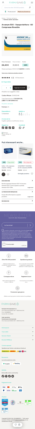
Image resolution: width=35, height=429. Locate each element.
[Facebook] (3, 127)
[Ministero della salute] (20, 402)
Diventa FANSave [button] (7, 340)
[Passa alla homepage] (17, 2)
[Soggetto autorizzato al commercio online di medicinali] (6, 134)
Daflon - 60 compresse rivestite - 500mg (8, 166)
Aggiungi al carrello (19, 87)
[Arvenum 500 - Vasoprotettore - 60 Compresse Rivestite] (17, 43)
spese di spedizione (19, 420)
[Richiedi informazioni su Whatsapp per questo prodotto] (20, 127)
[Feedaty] (16, 363)
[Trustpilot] (6, 363)
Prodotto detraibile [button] (7, 104)
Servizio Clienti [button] (6, 336)
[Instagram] (6, 127)
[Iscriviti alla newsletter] (30, 225)
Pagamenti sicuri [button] (6, 382)
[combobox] (16, 8)
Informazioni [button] (5, 328)
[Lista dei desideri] (15, 424)
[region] (17, 44)
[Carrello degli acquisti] (19, 424)
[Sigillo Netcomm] (12, 402)
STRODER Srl (18, 98)
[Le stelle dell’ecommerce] (5, 402)
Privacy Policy (29, 230)
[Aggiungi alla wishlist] (29, 88)
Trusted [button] (4, 397)
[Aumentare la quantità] (10, 87)
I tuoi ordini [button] (5, 332)
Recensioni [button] (5, 357)
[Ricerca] (30, 8)
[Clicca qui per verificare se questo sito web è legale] (28, 402)
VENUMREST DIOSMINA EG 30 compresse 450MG (25, 166)
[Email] (13, 127)
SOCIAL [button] (4, 370)
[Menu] (32, 2)
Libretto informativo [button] (10, 100)
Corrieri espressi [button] (6, 345)
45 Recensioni (19, 78)
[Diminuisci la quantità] (10, 88)
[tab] (17, 184)
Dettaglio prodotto (23, 173)
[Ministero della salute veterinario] (5, 410)
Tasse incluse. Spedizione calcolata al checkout (12, 73)
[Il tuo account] (3, 2)
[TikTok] (9, 127)
